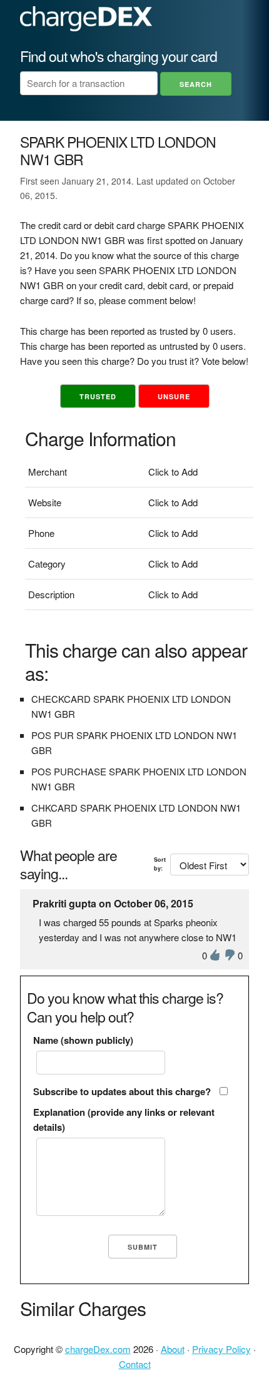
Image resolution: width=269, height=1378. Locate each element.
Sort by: (160, 863)
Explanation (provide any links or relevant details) (124, 1119)
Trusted (97, 396)
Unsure (174, 396)
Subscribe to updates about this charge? (122, 1091)
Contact (135, 1363)
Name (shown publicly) (83, 1040)
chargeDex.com (98, 1348)
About (173, 1348)
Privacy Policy (221, 1348)
